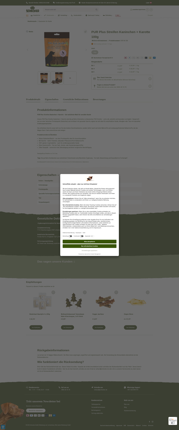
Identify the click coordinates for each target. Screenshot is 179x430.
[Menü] (176, 418)
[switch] (173, 423)
